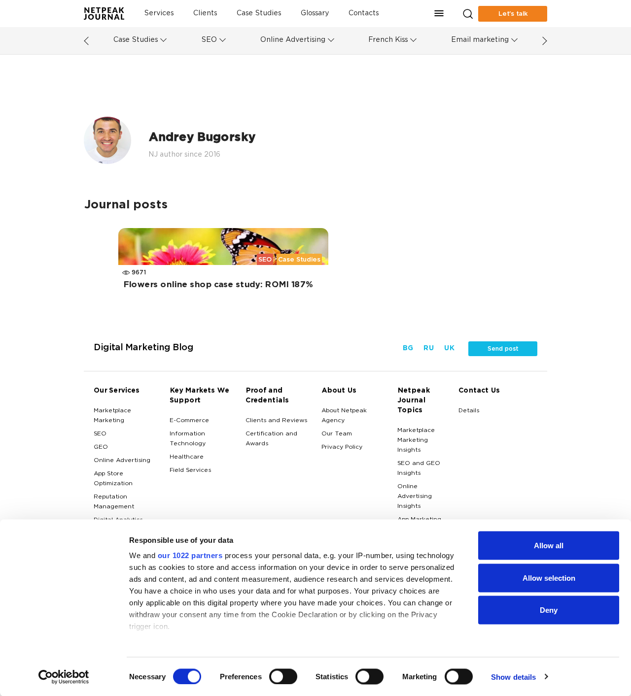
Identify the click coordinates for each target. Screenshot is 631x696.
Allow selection (549, 577)
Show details (513, 676)
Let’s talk (512, 14)
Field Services (190, 470)
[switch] (283, 676)
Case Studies (259, 13)
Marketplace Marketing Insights (416, 440)
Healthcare (187, 457)
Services (159, 13)
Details (468, 410)
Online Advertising (292, 40)
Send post (503, 349)
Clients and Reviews (276, 420)
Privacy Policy (341, 447)
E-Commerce (189, 420)
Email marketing (480, 40)
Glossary (315, 13)
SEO (209, 40)
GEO (101, 447)
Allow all (548, 545)
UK (449, 348)
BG (407, 348)
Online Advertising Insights (414, 496)
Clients (205, 13)
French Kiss (388, 40)
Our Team (336, 434)
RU (428, 348)
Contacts (364, 13)
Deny (549, 610)
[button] (439, 13)
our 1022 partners (190, 555)
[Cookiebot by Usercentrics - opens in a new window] (64, 676)
